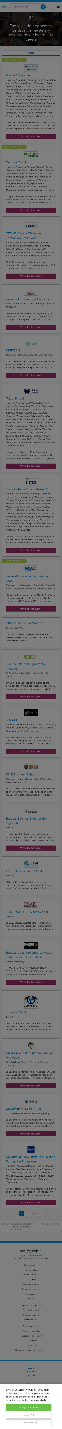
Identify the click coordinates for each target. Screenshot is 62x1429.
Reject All (29, 1415)
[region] (31, 1406)
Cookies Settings (28, 1422)
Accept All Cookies (29, 1407)
